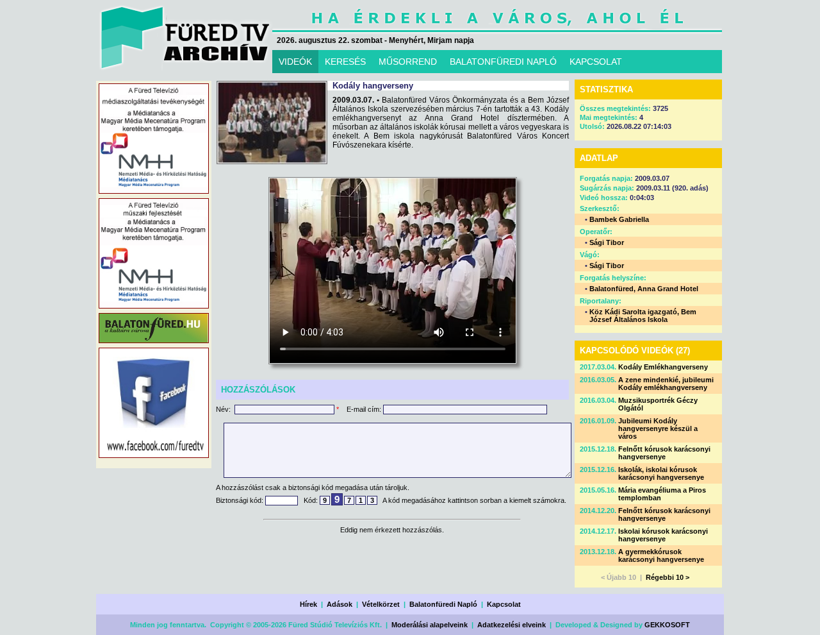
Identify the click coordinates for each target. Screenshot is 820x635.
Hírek (308, 604)
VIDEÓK (295, 61)
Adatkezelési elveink (511, 625)
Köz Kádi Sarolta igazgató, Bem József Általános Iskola (642, 315)
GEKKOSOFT (667, 625)
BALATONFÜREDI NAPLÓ (503, 61)
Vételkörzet (381, 604)
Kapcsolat (504, 604)
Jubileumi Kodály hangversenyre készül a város (658, 428)
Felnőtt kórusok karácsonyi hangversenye (664, 453)
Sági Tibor (606, 242)
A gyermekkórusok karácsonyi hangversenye (661, 555)
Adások (339, 604)
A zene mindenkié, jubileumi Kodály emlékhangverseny (666, 383)
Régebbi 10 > (667, 577)
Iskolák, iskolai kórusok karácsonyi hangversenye (661, 473)
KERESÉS (345, 61)
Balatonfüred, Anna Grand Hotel (643, 288)
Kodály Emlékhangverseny (663, 367)
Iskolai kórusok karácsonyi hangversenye (663, 535)
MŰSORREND (408, 61)
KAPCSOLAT (596, 61)
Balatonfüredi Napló (443, 604)
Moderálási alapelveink (429, 625)
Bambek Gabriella (619, 219)
